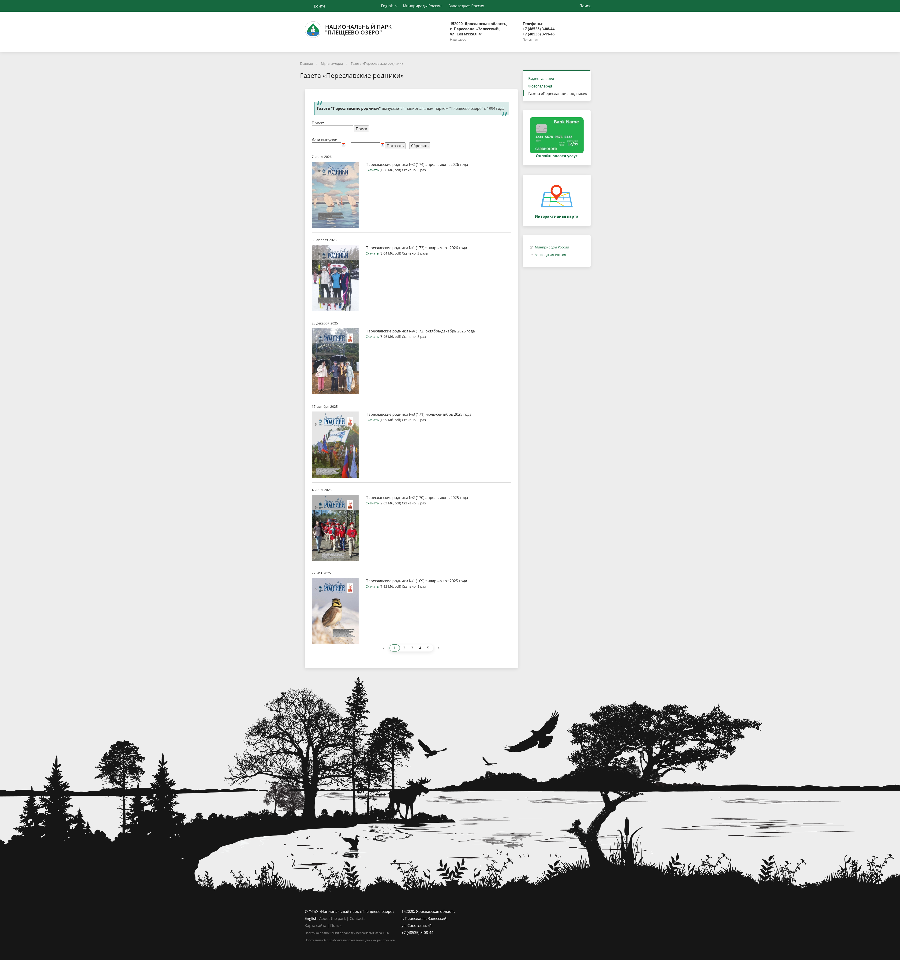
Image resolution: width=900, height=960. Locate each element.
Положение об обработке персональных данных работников (350, 940)
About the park (332, 918)
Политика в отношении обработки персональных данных (347, 933)
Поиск (335, 925)
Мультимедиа (332, 63)
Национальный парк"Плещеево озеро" (358, 29)
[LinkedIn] (511, 911)
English (387, 5)
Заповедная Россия (466, 5)
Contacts (357, 918)
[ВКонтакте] (502, 911)
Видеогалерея (541, 78)
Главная (306, 63)
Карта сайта (315, 925)
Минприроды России (422, 5)
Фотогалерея (540, 86)
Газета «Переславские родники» (377, 63)
